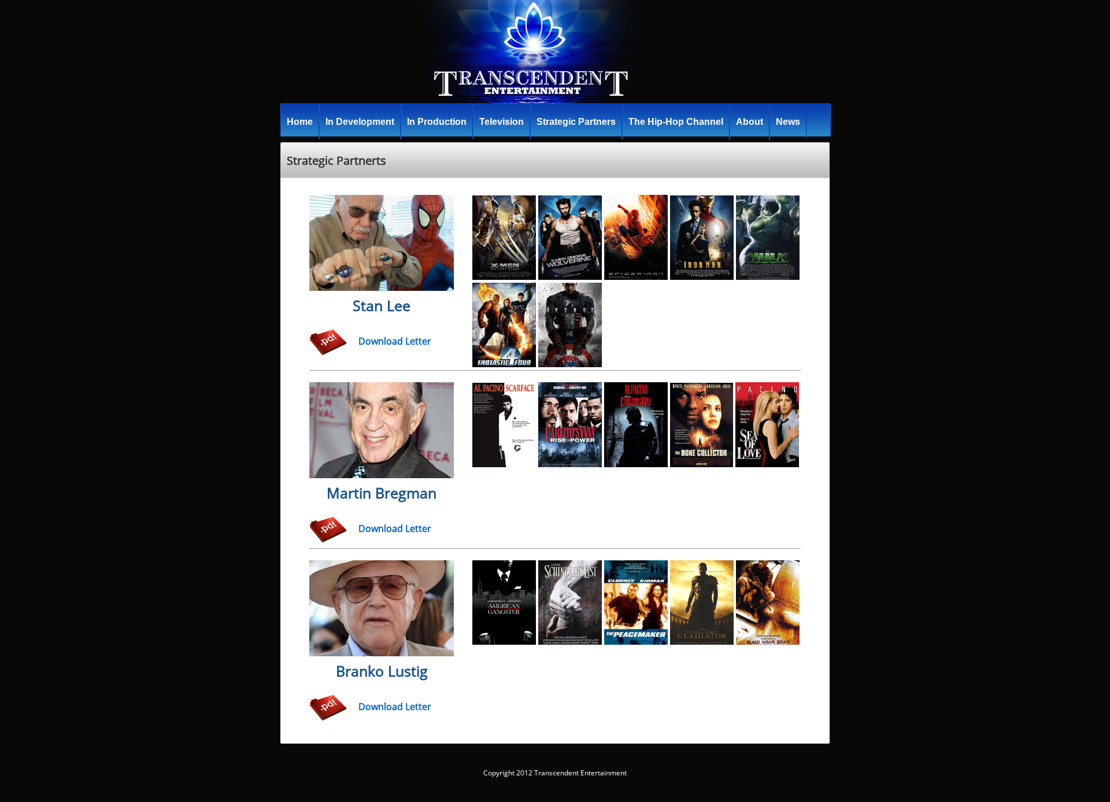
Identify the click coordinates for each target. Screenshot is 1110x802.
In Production (437, 122)
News (788, 122)
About (749, 122)
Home (300, 122)
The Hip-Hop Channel (675, 122)
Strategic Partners (576, 122)
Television (501, 122)
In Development (359, 122)
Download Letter (394, 341)
